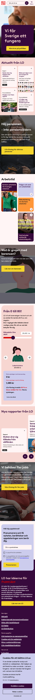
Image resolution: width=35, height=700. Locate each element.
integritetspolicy (14, 680)
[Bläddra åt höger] (31, 456)
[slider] (13, 338)
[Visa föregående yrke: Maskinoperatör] (6, 358)
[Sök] (26, 3)
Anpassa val (17, 696)
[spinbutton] (26, 333)
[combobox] (17, 3)
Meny (31, 4)
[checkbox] (4, 552)
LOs (21, 558)
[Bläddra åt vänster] (25, 456)
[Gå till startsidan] (3, 3)
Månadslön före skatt (9, 333)
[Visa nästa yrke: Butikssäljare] (29, 358)
